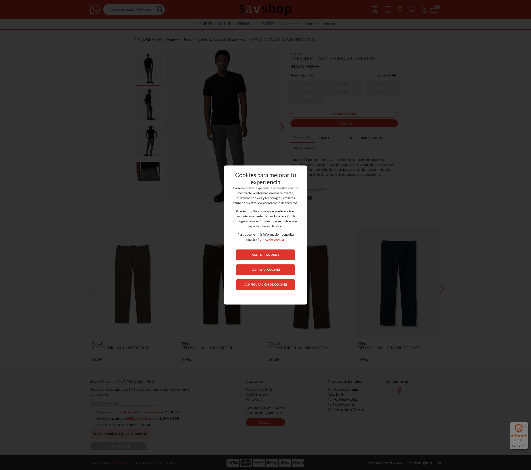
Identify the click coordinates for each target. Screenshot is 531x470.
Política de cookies (271, 239)
